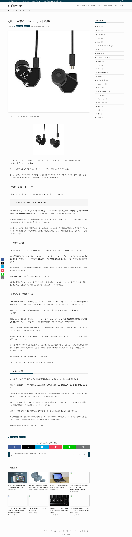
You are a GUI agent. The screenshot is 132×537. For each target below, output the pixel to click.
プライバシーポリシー (72, 531)
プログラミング (103, 57)
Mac (100, 38)
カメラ (101, 87)
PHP (100, 65)
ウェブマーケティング (105, 46)
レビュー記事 (19, 26)
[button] (14, 447)
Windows (101, 53)
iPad (100, 30)
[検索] (122, 1)
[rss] (120, 1)
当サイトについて (59, 531)
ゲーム (101, 95)
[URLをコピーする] (83, 447)
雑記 (100, 49)
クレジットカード (104, 91)
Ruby (100, 69)
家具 (100, 106)
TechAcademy (103, 72)
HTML (101, 61)
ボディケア (102, 102)
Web (100, 42)
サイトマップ (48, 531)
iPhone (101, 34)
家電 (100, 110)
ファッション (103, 99)
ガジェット (26, 26)
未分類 (100, 117)
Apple (100, 27)
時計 (100, 114)
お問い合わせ (84, 531)
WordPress (102, 76)
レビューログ (15, 5)
